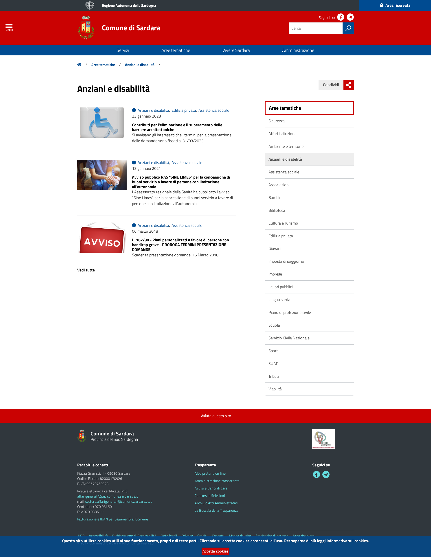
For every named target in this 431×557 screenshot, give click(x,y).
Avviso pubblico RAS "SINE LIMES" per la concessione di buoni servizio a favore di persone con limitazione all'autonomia (181, 182)
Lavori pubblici (280, 287)
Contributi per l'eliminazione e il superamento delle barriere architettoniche (177, 127)
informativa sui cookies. (348, 541)
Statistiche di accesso (271, 535)
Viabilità (275, 389)
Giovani (274, 248)
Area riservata (303, 535)
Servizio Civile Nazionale (289, 338)
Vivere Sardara (236, 50)
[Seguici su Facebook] (340, 17)
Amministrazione (298, 50)
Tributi (273, 376)
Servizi (123, 50)
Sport (273, 351)
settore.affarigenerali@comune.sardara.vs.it (118, 501)
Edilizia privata (183, 110)
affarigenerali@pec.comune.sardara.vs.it (107, 496)
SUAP (273, 363)
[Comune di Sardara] (85, 27)
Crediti (202, 535)
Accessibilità (98, 535)
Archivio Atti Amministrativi (216, 503)
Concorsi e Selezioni (210, 495)
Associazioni (279, 185)
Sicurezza (276, 121)
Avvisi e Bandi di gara (211, 488)
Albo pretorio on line (210, 473)
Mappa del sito (240, 535)
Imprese (275, 274)
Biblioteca (276, 210)
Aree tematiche (175, 50)
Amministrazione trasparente (217, 480)
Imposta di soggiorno (286, 261)
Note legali (169, 535)
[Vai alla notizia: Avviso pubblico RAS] (102, 175)
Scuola (274, 325)
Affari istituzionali (283, 134)
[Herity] (323, 439)
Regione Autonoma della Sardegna (129, 5)
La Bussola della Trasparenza (216, 510)
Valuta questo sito (215, 416)
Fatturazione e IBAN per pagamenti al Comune (112, 519)
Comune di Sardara (131, 27)
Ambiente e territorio (286, 146)
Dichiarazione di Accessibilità (134, 535)
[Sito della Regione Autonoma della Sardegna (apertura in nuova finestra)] (89, 5)
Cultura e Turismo (283, 223)
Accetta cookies (215, 551)
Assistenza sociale (213, 110)
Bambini (275, 197)
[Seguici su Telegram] (350, 17)
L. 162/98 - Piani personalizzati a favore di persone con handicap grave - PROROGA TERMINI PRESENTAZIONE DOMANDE (180, 245)
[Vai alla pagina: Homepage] (79, 64)
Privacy (187, 535)
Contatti (218, 535)
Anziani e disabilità (139, 64)
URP (81, 535)
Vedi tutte (86, 270)
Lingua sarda (279, 300)
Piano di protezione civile (289, 312)
